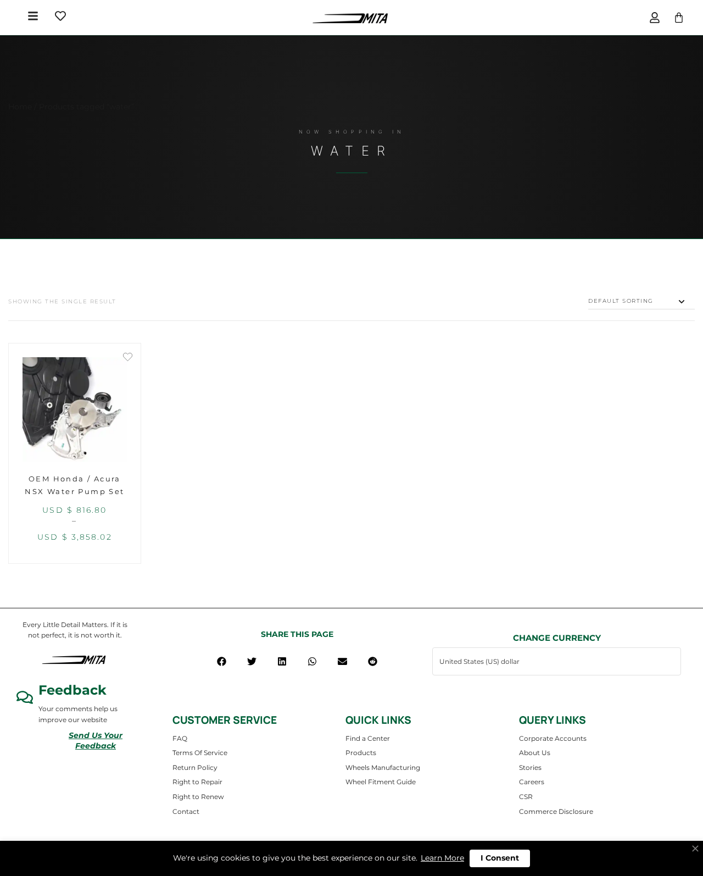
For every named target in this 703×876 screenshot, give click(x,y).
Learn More (442, 858)
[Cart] (679, 17)
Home (20, 107)
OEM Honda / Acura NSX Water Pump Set (74, 485)
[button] (221, 661)
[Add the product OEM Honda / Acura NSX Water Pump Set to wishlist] (127, 358)
